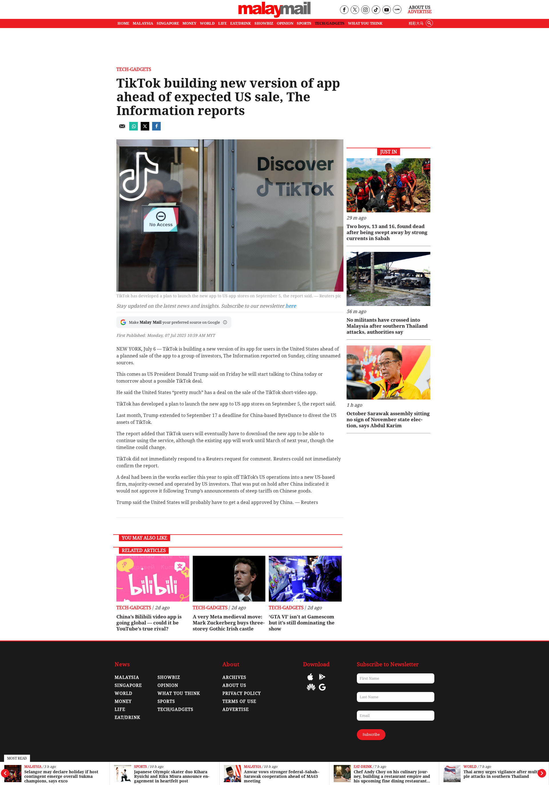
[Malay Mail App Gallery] (311, 691)
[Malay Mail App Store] (310, 681)
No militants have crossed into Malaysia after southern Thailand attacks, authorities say (387, 326)
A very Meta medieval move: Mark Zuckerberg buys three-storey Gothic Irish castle (228, 623)
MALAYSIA (143, 23)
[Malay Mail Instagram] (365, 10)
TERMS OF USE (239, 701)
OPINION (285, 23)
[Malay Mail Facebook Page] (344, 10)
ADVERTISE (235, 709)
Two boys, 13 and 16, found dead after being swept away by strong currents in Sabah (387, 232)
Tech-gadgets (133, 69)
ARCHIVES (234, 677)
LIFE (222, 23)
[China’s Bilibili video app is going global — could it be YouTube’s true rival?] (152, 579)
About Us (419, 7)
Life (120, 709)
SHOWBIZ (263, 23)
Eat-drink (363, 767)
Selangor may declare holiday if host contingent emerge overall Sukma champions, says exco (61, 776)
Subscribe (371, 734)
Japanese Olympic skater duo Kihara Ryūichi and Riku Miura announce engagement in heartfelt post (171, 776)
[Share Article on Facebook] (156, 129)
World (470, 767)
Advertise (419, 11)
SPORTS (304, 23)
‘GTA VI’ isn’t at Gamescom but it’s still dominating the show (302, 623)
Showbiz (169, 677)
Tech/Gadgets (175, 709)
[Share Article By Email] (122, 129)
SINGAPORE (168, 23)
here (290, 306)
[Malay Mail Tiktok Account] (375, 10)
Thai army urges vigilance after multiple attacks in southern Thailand (502, 774)
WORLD (207, 23)
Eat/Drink (127, 717)
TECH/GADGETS (330, 23)
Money (123, 701)
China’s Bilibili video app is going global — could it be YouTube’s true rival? (149, 623)
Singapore (128, 685)
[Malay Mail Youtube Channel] (386, 10)
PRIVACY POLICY (241, 693)
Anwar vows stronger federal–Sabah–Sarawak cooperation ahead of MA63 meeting (281, 776)
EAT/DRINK (240, 23)
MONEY (189, 23)
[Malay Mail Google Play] (322, 681)
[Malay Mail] (274, 16)
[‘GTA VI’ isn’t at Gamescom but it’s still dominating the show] (305, 579)
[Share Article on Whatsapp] (133, 129)
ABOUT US (234, 685)
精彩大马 (416, 23)
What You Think (365, 23)
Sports (140, 767)
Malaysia (32, 767)
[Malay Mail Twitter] (355, 10)
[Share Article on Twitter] (145, 129)
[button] (225, 322)
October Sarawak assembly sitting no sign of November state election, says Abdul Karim (388, 419)
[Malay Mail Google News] (322, 691)
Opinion (168, 685)
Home (123, 23)
